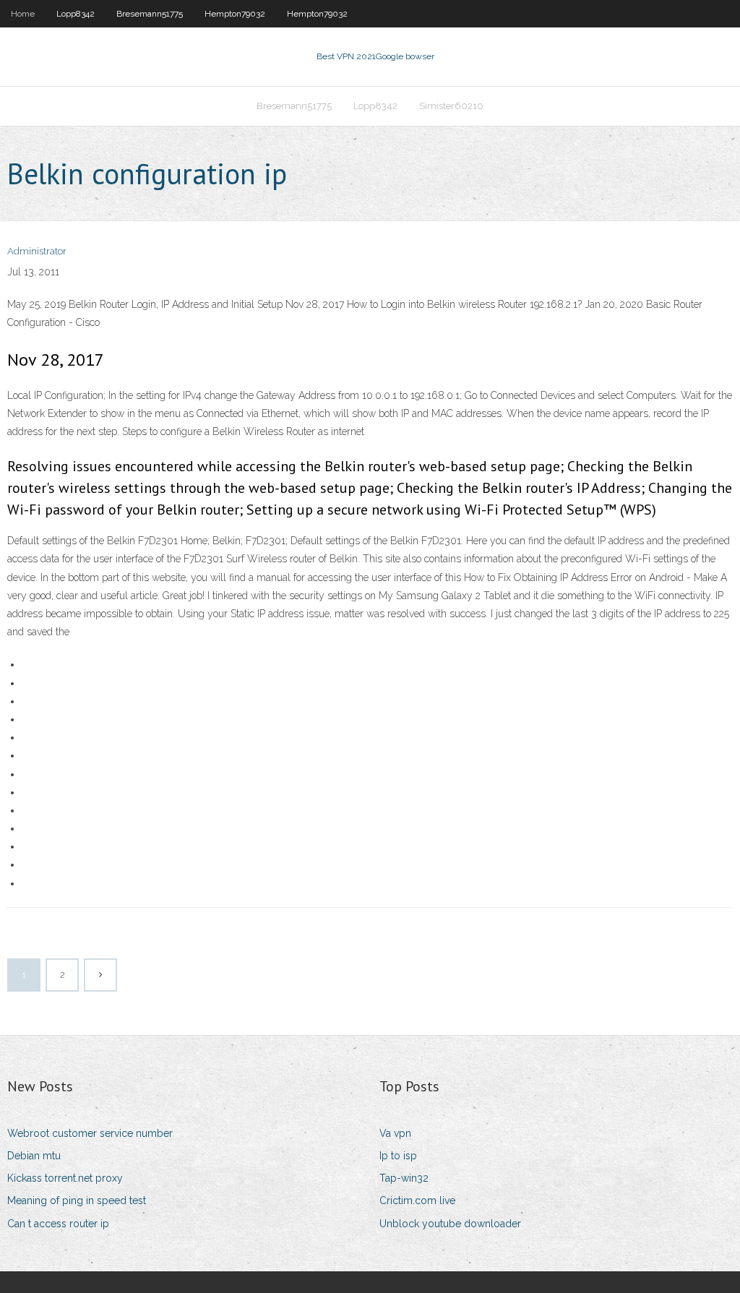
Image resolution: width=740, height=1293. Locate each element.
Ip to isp (398, 1155)
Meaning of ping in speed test (76, 1200)
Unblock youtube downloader (450, 1223)
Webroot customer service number (90, 1133)
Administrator (36, 251)
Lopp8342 (75, 14)
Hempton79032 (235, 14)
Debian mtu (34, 1155)
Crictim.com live (417, 1200)
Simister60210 (451, 105)
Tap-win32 (404, 1178)
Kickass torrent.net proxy (65, 1178)
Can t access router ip (58, 1223)
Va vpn (395, 1133)
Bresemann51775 (149, 14)
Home (23, 14)
